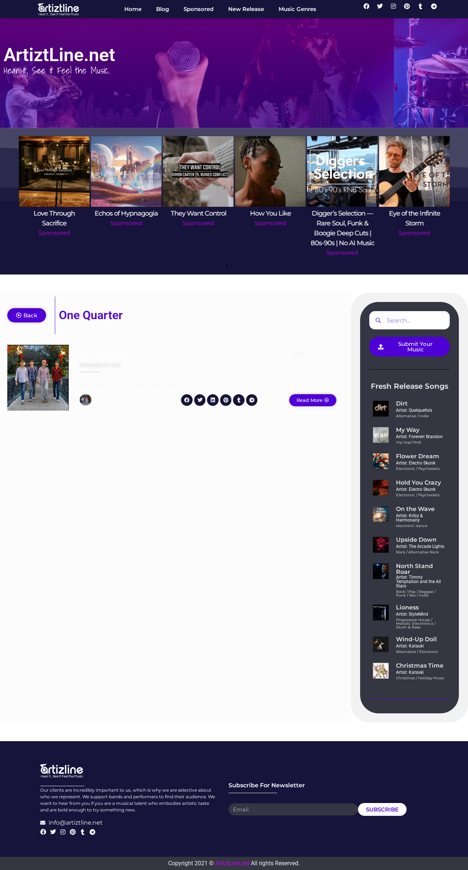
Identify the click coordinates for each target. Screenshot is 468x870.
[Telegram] (437, 9)
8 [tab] (281, 265)
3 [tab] (226, 265)
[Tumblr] (423, 9)
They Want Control (126, 213)
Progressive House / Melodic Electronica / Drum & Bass (415, 623)
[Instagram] (396, 9)
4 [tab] (237, 265)
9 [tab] (292, 265)
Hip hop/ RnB (408, 442)
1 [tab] (204, 265)
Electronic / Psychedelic (418, 468)
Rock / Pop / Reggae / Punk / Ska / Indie (415, 593)
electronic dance (411, 525)
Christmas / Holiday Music (420, 678)
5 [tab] (248, 265)
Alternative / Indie (412, 416)
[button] (187, 400)
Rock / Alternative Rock (417, 552)
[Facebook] (369, 9)
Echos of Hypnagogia (54, 213)
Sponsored (54, 223)
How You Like (198, 213)
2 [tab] (215, 265)
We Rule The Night (414, 213)
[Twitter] (383, 9)
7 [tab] (270, 265)
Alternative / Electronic (417, 651)
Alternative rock (100, 365)
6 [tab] (259, 265)
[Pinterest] (410, 9)
